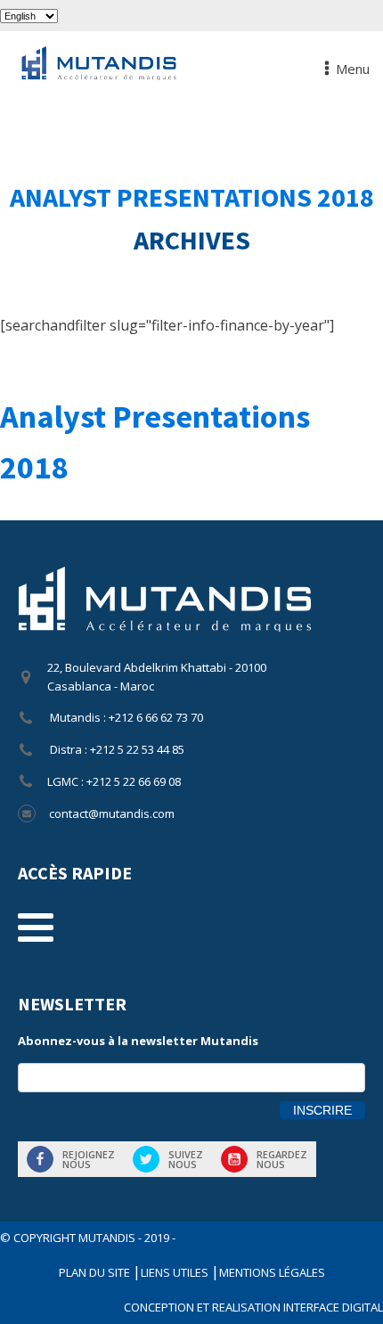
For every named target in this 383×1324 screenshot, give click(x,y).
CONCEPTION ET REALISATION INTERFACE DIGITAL (253, 1307)
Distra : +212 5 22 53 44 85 (115, 749)
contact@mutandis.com (112, 813)
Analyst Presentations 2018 (192, 197)
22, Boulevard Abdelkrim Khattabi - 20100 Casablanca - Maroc (156, 676)
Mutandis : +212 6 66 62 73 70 (125, 717)
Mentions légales (272, 1272)
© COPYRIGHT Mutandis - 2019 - (87, 1238)
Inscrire (322, 1110)
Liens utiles (176, 1272)
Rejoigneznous (88, 1159)
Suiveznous (185, 1159)
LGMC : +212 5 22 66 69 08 (114, 781)
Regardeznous (282, 1159)
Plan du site (96, 1272)
